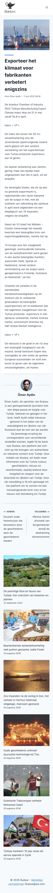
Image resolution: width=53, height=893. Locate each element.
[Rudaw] (10, 7)
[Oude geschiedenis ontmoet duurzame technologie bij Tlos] (26, 730)
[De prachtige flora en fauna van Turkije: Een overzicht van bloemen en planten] (26, 571)
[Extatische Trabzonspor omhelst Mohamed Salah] (26, 780)
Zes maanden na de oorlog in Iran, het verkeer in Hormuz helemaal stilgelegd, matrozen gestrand (26, 700)
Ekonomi (9, 55)
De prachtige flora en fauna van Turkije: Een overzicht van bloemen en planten (26, 595)
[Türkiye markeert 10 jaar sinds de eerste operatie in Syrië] (26, 831)
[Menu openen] (46, 7)
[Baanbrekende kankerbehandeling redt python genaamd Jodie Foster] (26, 625)
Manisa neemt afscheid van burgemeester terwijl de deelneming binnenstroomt (40, 524)
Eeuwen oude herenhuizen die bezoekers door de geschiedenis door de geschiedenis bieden (13, 526)
